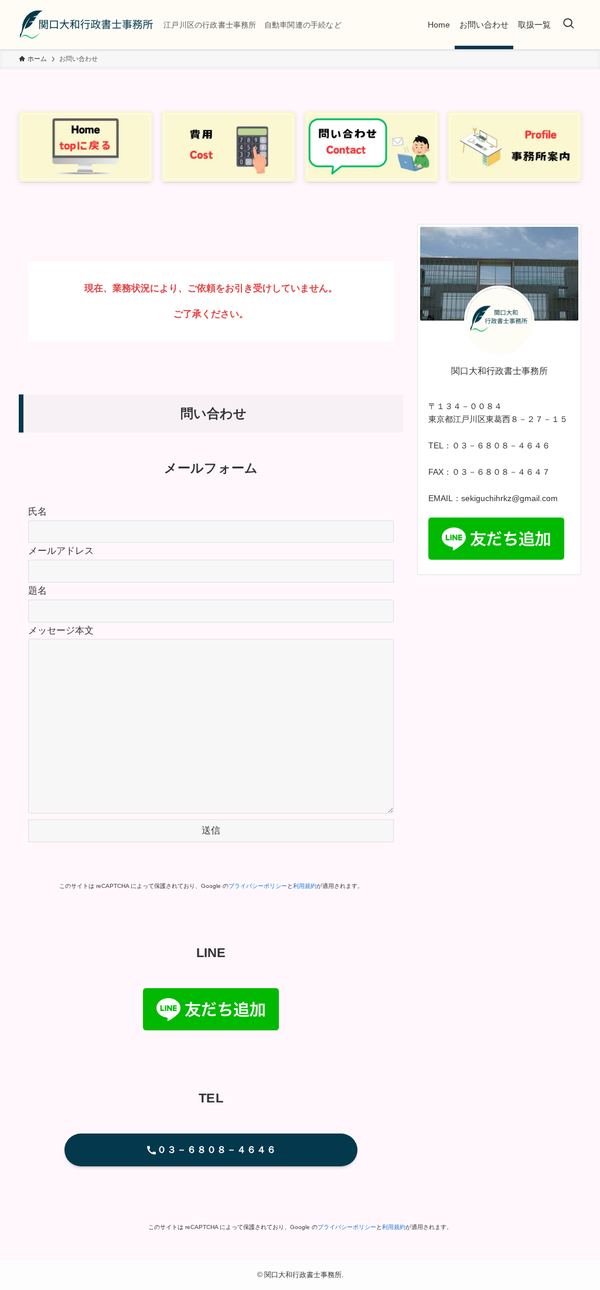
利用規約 (304, 886)
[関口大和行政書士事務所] (86, 24)
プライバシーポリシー (258, 886)
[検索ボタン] (568, 24)
